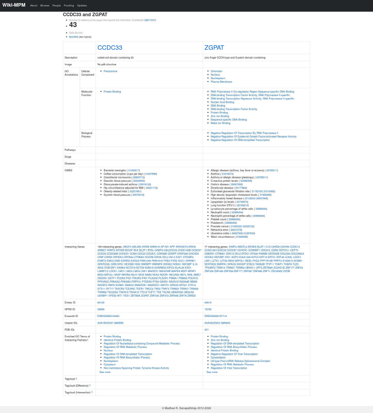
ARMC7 (102, 250)
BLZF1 (143, 250)
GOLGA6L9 (297, 253)
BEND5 (252, 246)
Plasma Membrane (221, 81)
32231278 (235, 229)
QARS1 (164, 281)
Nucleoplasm (218, 78)
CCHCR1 (124, 253)
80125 (101, 302)
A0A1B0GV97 (105, 323)
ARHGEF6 (182, 246)
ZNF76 (183, 295)
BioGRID (73, 36)
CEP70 (294, 250)
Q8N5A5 (225, 323)
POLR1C (193, 278)
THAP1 (279, 264)
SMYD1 (164, 285)
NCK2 (156, 274)
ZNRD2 (191, 295)
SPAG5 (174, 285)
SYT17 (110, 288)
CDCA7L (151, 253)
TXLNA (166, 292)
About (33, 5)
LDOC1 (113, 271)
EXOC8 (135, 260)
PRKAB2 (126, 281)
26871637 (149, 20)
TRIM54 (240, 267)
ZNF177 (290, 267)
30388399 (245, 180)
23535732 (248, 226)
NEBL (248, 260)
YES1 (126, 295)
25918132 (144, 184)
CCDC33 (110, 47)
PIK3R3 (136, 278)
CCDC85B (112, 253)
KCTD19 (130, 267)
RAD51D (174, 281)
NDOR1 (164, 274)
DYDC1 (245, 253)
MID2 (101, 274)
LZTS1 (215, 260)
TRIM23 (174, 288)
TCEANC (130, 288)
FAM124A (145, 260)
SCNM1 (119, 285)
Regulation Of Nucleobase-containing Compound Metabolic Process (142, 343)
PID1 (129, 278)
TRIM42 (193, 288)
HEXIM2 (129, 264)
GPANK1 (191, 260)
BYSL (151, 250)
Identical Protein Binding (117, 340)
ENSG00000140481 (109, 316)
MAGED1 (153, 271)
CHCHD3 (194, 253)
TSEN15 (123, 292)
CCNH (133, 253)
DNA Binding (218, 105)
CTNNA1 (220, 253)
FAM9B (263, 253)
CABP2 (159, 250)
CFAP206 (182, 253)
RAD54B (184, 281)
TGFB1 (140, 288)
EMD (117, 260)
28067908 (236, 184)
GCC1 (181, 260)
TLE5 (296, 264)
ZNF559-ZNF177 (233, 271)
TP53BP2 (210, 267)
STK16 (192, 285)
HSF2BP (187, 264)
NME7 (197, 274)
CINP (101, 257)
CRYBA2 (118, 257)
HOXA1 (177, 264)
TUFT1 (152, 292)
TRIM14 (220, 267)
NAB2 (148, 274)
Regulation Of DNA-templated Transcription (128, 354)
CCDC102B (184, 250)
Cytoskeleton (218, 357)
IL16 (195, 264)
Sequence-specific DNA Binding (229, 119)
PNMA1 (173, 278)
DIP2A (158, 257)
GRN (113, 264)
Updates (82, 5)
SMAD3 (129, 285)
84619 (208, 302)
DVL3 (172, 257)
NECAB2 (174, 274)
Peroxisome (110, 71)
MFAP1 (192, 271)
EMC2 (110, 260)
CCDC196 (210, 250)
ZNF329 (209, 271)
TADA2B (260, 264)
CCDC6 (102, 253)
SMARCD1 (153, 285)
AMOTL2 (242, 246)
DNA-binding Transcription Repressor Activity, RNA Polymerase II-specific (252, 98)
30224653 (138, 180)
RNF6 (111, 285)
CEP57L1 (284, 250)
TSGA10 (134, 292)
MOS (141, 274)
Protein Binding (112, 91)
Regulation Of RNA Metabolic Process (125, 347)
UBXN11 (250, 267)
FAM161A (157, 260)
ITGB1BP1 (110, 267)
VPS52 (112, 295)
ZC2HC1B (279, 267)
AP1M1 (165, 246)
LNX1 (144, 271)
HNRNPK (157, 264)
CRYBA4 (128, 257)
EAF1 (179, 257)
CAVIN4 (284, 246)
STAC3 (250, 264)
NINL (190, 274)
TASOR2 (119, 288)
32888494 (260, 208)
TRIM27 (230, 267)
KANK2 (121, 267)
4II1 (207, 329)
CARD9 (275, 246)
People (56, 5)
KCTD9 (140, 267)
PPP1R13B (266, 260)
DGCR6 (149, 257)
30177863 (240, 187)
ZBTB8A (135, 295)
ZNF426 (218, 271)
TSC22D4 (112, 292)
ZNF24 (299, 267)
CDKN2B (162, 253)
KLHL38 (179, 267)
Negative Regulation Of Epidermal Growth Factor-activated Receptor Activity (254, 136)
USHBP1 (103, 295)
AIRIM (145, 246)
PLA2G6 (153, 278)
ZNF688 (173, 295)
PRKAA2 (115, 281)
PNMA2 (183, 278)
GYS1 (120, 264)
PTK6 (156, 281)
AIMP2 (233, 246)
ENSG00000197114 (216, 316)
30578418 (137, 194)
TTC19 (143, 292)
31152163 (257, 191)
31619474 (227, 174)
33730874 (241, 201)
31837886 (150, 174)
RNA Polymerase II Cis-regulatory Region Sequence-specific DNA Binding (252, 91)
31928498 (265, 194)
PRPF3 (278, 260)
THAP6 (288, 264)
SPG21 (183, 285)
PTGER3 (147, 281)
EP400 (254, 253)
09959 (101, 309)
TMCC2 (149, 288)
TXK (158, 292)
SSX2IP (241, 264)
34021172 (151, 187)
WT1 (119, 295)
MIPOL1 (109, 274)
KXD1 (188, 267)
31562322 (236, 226)
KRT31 (272, 257)
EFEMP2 (188, 257)
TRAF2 (165, 288)
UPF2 (259, 267)
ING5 (100, 267)
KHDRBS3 (160, 267)
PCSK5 (121, 278)
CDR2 (274, 250)
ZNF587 (247, 271)
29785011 (271, 170)
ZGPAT (214, 47)
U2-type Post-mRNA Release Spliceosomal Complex (240, 361)
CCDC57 (196, 250)
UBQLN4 (189, 292)
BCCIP (129, 250)
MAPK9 (175, 271)
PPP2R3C (103, 281)
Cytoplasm (110, 364)
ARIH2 (192, 246)
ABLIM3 (136, 246)
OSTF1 (112, 278)
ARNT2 (111, 250)
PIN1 (144, 278)
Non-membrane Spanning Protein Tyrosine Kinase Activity (136, 368)
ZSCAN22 (276, 271)
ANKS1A (155, 246)
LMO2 (129, 271)
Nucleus (215, 74)
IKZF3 (234, 257)
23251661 (135, 191)
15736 (208, 309)
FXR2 (174, 260)
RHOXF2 (102, 285)
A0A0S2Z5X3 (212, 323)
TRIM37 (184, 288)
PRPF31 (136, 281)
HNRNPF (146, 264)
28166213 (242, 205)
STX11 (101, 288)
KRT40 (280, 257)
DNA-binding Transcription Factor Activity (234, 109)
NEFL (183, 274)
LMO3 (136, 271)
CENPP (172, 253)
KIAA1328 (245, 257)
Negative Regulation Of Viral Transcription (234, 354)
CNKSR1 (209, 253)
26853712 (138, 177)
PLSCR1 (163, 278)
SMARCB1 (140, 285)
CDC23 (142, 253)
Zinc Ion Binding (220, 116)
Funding (69, 5)
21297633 (248, 233)
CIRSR (108, 257)
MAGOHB (165, 271)
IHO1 (228, 257)
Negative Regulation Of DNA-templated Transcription (240, 140)
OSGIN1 (102, 278)
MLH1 (134, 274)
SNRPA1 (222, 264)
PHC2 (256, 260)
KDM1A (149, 267)
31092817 (133, 170)
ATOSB (120, 250)
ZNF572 (164, 295)
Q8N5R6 (118, 323)
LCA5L (288, 257)
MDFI (184, 271)
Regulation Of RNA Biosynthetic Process (127, 357)
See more (104, 372)
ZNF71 (266, 271)
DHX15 (230, 253)
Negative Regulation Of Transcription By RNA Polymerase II (244, 133)
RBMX (193, 281)
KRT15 (263, 257)
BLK (136, 250)
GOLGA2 (285, 253)
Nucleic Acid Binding (222, 102)
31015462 (268, 191)
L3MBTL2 (103, 271)
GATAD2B (273, 253)
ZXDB (286, 271)
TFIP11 (270, 264)
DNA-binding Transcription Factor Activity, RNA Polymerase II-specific (250, 95)
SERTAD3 (210, 264)
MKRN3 (126, 274)
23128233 (250, 198)
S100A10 (287, 260)
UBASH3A (177, 292)
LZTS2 (223, 260)
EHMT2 (102, 260)
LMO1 (121, 271)
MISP (117, 274)
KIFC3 (170, 267)
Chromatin (216, 71)
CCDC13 (295, 246)
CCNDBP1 (254, 250)
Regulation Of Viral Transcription (229, 368)
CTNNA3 (139, 257)
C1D (268, 246)
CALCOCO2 (170, 250)
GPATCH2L (104, 264)
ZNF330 (154, 295)
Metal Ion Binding (220, 123)
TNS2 (157, 288)
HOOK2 (167, 264)
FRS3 (167, 260)
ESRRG (125, 260)
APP (172, 246)
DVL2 (165, 257)
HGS (137, 264)
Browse (44, 5)
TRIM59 (102, 292)
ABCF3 (127, 246)
